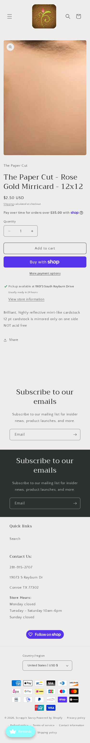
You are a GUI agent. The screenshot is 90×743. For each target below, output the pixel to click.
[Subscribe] (75, 434)
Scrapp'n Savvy (26, 717)
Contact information (71, 725)
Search (15, 539)
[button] (9, 16)
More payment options (45, 273)
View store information (26, 299)
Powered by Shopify (49, 717)
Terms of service (43, 725)
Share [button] (13, 340)
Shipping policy (47, 732)
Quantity (10, 221)
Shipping (9, 204)
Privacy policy (76, 717)
